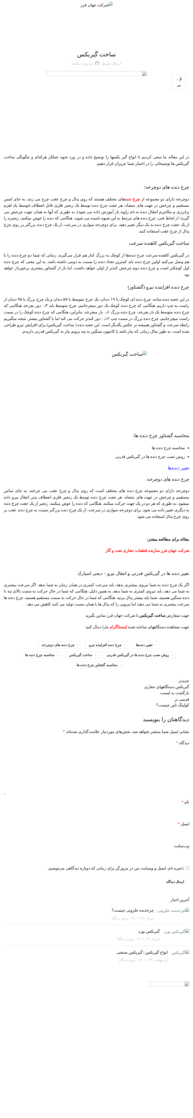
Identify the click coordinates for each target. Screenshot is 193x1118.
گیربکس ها (98, 41)
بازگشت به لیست (174, 693)
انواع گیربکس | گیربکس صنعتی (141, 952)
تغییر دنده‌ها (144, 645)
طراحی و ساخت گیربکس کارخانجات (115, 1065)
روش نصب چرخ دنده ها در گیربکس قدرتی (138, 655)
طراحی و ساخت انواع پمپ (115, 1049)
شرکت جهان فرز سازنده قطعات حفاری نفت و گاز (147, 550)
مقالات (84, 41)
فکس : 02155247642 (29, 1007)
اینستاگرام (118, 627)
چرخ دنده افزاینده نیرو (105, 645)
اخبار (110, 41)
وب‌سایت (181, 846)
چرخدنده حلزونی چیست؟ (133, 910)
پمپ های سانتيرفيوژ (66, 1020)
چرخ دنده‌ (132, 199)
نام (185, 802)
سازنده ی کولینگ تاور (69, 1031)
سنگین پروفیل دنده (67, 1042)
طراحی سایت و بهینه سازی (102, 1102)
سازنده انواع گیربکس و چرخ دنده (116, 998)
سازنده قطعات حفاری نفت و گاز (68, 996)
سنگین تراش (71, 1051)
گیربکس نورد (149, 931)
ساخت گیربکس (80, 655)
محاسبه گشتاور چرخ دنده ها (97, 665)
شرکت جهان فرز (121, 615)
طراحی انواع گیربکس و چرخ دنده (116, 1034)
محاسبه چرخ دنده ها (40, 655)
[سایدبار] (186, 1111)
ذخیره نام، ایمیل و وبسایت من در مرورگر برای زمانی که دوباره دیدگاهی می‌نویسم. (116, 868)
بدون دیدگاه (120, 918)
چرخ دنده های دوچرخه (58, 645)
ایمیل (183, 824)
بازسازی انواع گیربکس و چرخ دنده (116, 1016)
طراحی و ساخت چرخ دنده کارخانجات (115, 1082)
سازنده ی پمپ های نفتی (67, 1010)
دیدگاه (182, 743)
